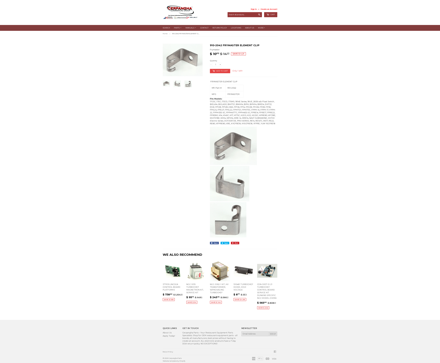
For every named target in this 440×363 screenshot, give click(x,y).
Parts (177, 28)
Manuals (190, 28)
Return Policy (219, 28)
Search (166, 28)
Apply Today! (169, 336)
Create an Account (269, 9)
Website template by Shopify (174, 361)
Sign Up (273, 334)
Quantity (213, 61)
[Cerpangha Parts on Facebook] (275, 352)
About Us (167, 333)
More (261, 28)
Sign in (254, 9)
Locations (236, 28)
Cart (272, 15)
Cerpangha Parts (175, 358)
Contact (204, 28)
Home (165, 33)
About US (249, 28)
